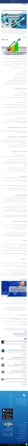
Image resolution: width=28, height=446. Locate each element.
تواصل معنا (11, 406)
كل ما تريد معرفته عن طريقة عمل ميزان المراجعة (19, 357)
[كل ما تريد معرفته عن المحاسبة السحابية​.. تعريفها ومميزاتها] (2, 350)
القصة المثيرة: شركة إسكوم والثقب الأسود (20, 333)
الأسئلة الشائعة (10, 396)
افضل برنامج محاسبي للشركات (22, 433)
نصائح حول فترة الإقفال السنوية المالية (20, 335)
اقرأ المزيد (24, 347)
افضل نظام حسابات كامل (23, 435)
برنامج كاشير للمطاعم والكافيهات (22, 436)
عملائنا (11, 401)
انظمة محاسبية (10, 398)
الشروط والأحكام (10, 405)
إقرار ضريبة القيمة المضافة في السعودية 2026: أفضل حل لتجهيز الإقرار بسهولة (16, 341)
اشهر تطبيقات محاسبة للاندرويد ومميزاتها (20, 364)
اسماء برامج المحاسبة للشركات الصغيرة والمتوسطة (19, 371)
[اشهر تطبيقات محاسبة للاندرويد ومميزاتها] (2, 365)
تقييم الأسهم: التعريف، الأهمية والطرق (22, 336)
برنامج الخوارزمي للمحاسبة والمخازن (21, 424)
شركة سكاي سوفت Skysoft (8, 400)
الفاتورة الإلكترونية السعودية (22, 428)
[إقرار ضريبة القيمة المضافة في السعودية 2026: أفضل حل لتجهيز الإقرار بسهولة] (2, 342)
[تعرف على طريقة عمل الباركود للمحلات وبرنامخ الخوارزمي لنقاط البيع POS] (2, 379)
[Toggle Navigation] (1, 4)
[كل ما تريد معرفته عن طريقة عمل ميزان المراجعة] (2, 358)
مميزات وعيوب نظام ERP (23, 430)
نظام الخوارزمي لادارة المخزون (22, 431)
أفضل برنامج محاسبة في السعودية (22, 440)
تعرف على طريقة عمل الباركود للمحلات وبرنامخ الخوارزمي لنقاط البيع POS (16, 379)
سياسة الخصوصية (10, 403)
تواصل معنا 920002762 (13, 0)
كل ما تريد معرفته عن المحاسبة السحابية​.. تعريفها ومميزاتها (17, 350)
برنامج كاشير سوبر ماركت (23, 426)
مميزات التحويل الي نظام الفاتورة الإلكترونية (21, 438)
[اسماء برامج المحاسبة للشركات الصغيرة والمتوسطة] (2, 371)
